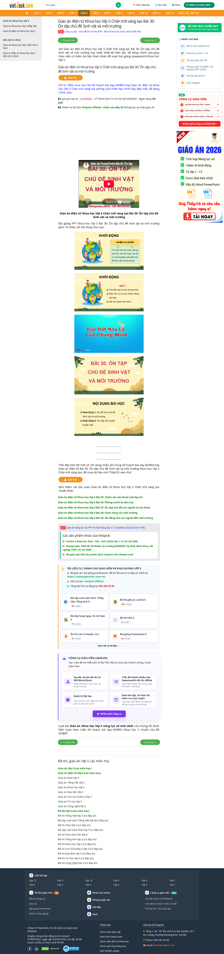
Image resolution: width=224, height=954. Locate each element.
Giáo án (33, 903)
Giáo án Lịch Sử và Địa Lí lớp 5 (75, 796)
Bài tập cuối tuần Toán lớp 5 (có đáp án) (80, 830)
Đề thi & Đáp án (37, 898)
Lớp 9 (131, 13)
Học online (143, 5)
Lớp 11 (156, 13)
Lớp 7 (107, 13)
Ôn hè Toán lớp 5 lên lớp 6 (72, 834)
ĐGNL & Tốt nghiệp (39, 913)
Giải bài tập (41, 875)
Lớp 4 (72, 13)
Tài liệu (162, 5)
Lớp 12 (169, 13)
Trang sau (149, 40)
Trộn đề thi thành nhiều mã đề (161, 903)
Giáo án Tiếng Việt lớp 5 (71, 782)
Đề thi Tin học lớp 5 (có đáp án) (75, 858)
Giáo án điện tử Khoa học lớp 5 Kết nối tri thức (19, 54)
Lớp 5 (84, 13)
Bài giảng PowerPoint (40, 908)
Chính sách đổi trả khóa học (114, 941)
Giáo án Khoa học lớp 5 (71, 787)
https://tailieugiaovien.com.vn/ (86, 576)
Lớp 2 (48, 13)
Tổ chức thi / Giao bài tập (158, 908)
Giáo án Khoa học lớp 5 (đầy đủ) (19, 25)
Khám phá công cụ (110, 713)
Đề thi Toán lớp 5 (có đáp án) (74, 825)
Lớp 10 (143, 13)
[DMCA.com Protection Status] (51, 949)
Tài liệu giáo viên (46, 892)
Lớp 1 (37, 13)
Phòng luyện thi (101, 899)
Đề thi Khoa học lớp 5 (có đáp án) (77, 844)
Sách (177, 5)
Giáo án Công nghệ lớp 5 (72, 806)
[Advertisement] (109, 136)
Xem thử (72, 77)
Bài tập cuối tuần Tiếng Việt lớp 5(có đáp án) (83, 820)
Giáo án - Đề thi (189, 13)
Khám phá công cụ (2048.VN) (199, 123)
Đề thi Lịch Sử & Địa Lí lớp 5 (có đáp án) (80, 848)
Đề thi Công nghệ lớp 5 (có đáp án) (77, 863)
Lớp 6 (95, 13)
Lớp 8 (119, 13)
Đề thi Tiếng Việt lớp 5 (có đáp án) (77, 815)
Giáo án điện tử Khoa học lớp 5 (19, 31)
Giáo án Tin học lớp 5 (70, 801)
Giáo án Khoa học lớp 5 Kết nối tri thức (20, 46)
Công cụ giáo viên (199, 5)
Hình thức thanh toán (111, 936)
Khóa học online (101, 892)
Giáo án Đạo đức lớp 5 (70, 792)
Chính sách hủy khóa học (113, 946)
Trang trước (68, 40)
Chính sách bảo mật (110, 931)
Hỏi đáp (96, 906)
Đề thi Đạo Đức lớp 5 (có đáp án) (76, 853)
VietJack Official (93, 581)
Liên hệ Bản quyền (109, 950)
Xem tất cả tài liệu (107, 645)
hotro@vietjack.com (164, 945)
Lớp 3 (60, 13)
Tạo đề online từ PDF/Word (158, 898)
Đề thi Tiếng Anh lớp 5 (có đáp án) (77, 839)
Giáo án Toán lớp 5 (68, 777)
